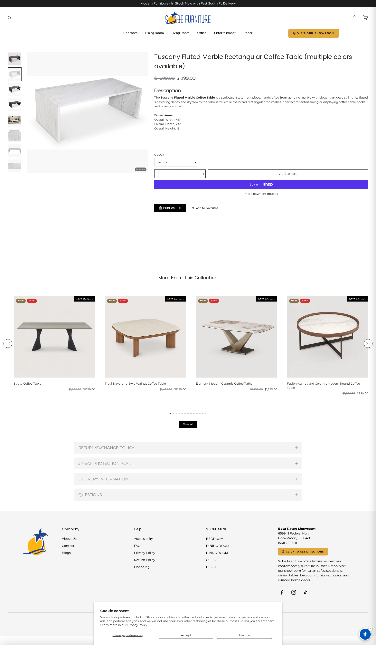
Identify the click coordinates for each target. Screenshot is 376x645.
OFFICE (212, 560)
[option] (87, 112)
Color (159, 154)
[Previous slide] (8, 343)
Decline (244, 635)
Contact (68, 546)
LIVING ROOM (217, 553)
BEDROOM (214, 539)
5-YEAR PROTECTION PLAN (104, 463)
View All (188, 424)
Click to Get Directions (305, 551)
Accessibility (143, 539)
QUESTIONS (90, 494)
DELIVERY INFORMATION (103, 479)
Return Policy (144, 560)
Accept (186, 635)
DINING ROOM (217, 546)
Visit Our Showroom (315, 33)
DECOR (212, 567)
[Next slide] (368, 343)
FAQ (137, 546)
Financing (142, 567)
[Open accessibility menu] (365, 634)
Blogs (66, 553)
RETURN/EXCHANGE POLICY (106, 447)
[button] (170, 413)
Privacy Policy (137, 625)
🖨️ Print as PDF (170, 208)
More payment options (261, 194)
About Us (69, 539)
